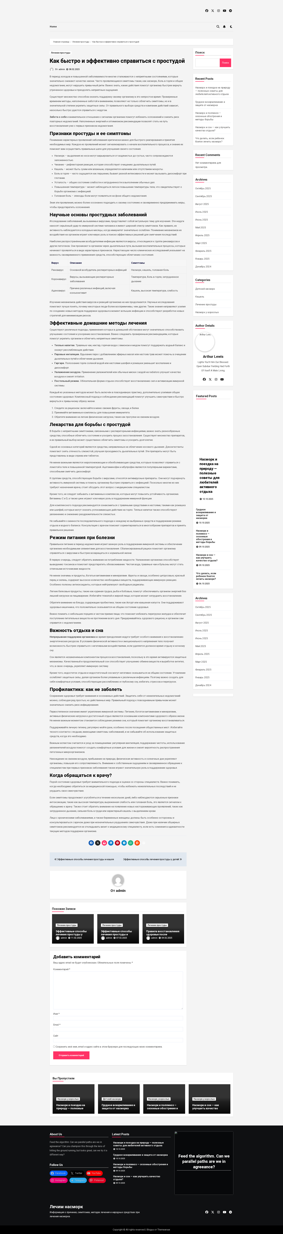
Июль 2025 (201, 212)
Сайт (55, 1035)
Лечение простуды (60, 53)
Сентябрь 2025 (203, 196)
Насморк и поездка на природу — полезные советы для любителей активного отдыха (212, 91)
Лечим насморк (66, 1206)
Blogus (150, 1229)
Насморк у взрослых (207, 312)
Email (56, 1024)
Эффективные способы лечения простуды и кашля (116, 934)
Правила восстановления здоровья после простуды (162, 934)
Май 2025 (200, 227)
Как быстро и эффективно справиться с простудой (117, 61)
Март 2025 (201, 243)
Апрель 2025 (202, 235)
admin (62, 69)
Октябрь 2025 (203, 188)
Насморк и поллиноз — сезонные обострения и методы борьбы (208, 116)
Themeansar (163, 1229)
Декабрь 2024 (203, 266)
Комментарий (61, 969)
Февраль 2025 (203, 251)
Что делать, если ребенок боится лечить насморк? (206, 576)
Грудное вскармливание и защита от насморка (206, 513)
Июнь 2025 (201, 219)
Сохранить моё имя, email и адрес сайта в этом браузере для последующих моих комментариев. (109, 1046)
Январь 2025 (202, 258)
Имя (56, 1013)
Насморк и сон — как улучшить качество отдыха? (207, 558)
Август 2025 (202, 204)
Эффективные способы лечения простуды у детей (71, 934)
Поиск (200, 52)
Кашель (199, 296)
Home (53, 26)
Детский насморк (205, 288)
